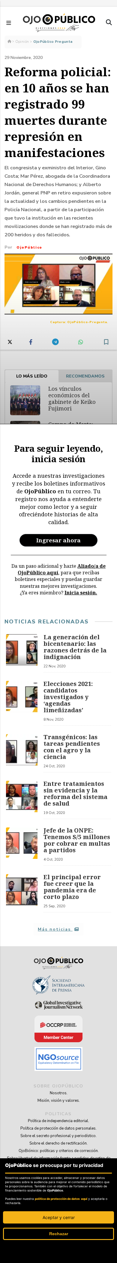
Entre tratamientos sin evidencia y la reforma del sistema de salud (75, 793)
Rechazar (58, 1233)
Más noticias (55, 929)
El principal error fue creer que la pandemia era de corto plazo (72, 887)
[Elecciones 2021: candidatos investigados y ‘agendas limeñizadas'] (22, 703)
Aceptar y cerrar (59, 1217)
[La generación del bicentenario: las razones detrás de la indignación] (22, 653)
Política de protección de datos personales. (58, 1128)
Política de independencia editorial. (58, 1121)
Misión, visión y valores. (59, 1100)
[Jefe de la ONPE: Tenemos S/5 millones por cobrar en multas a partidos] (22, 846)
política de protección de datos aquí (61, 1198)
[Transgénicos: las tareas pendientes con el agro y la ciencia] (22, 753)
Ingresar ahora (58, 540)
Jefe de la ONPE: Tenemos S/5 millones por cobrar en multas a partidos (77, 840)
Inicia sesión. (80, 592)
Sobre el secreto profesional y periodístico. (58, 1136)
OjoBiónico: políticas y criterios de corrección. (59, 1151)
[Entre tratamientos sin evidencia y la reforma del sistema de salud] (22, 800)
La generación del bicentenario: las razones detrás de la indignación (75, 647)
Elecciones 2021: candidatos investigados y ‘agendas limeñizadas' (68, 697)
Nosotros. (59, 1093)
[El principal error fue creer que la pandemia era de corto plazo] (22, 893)
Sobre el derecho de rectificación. (58, 1143)
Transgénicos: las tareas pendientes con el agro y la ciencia (72, 747)
